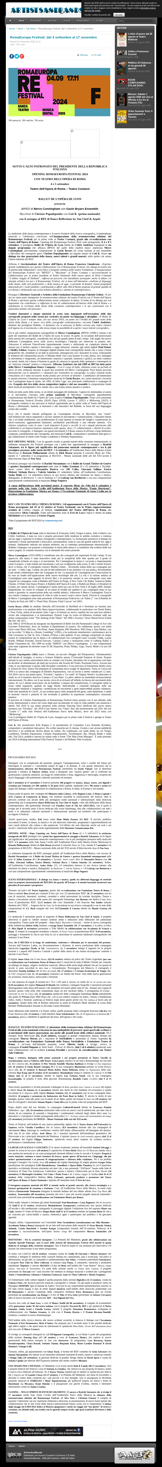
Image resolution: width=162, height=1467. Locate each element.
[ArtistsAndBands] (47, 9)
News (20, 28)
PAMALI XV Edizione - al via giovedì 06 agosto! (140, 65)
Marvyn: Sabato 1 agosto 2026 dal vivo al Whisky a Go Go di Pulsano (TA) (140, 98)
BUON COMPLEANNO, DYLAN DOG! (137, 82)
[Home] (10, 21)
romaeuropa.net (53, 520)
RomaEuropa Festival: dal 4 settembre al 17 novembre (53, 37)
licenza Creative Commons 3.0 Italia (57, 1455)
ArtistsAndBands (32, 1458)
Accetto (119, 15)
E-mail (98, 55)
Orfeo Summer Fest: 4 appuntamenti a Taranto (140, 114)
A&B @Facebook (50, 1458)
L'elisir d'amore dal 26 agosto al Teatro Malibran (140, 36)
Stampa (84, 55)
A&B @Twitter (68, 1458)
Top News (31, 28)
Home (12, 28)
